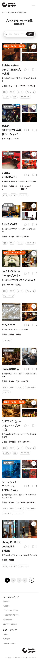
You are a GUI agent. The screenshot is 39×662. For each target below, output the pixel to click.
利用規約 (6, 606)
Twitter (5, 634)
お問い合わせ (7, 619)
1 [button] (7, 580)
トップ (4, 12)
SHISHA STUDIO (9, 643)
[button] (31, 580)
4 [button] (24, 580)
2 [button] (13, 580)
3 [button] (19, 580)
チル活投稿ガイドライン (11, 615)
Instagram (6, 639)
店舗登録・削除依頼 (10, 624)
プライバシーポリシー (10, 610)
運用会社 (6, 601)
